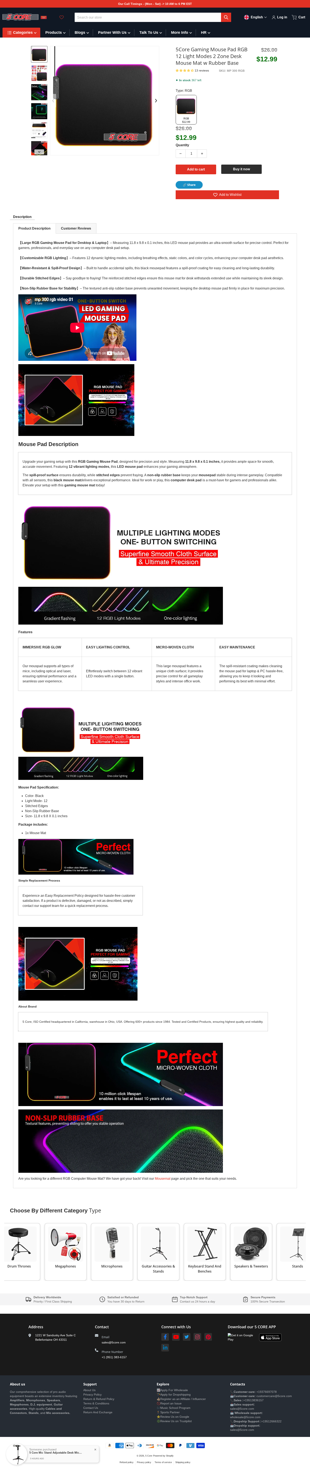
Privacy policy (144, 1462)
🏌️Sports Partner (168, 1412)
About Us (89, 1390)
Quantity (182, 145)
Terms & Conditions (96, 1403)
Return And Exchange (97, 1412)
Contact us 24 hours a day (197, 1301)
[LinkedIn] (165, 1347)
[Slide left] (53, 100)
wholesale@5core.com (245, 1417)
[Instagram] (197, 1337)
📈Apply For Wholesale (172, 1390)
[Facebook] (165, 1337)
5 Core (148, 1455)
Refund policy (126, 1462)
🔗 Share (189, 185)
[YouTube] (176, 1337)
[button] (185, 70)
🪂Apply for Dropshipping (174, 1394)
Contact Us (90, 1407)
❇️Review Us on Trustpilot (174, 1421)
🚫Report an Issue (169, 1403)
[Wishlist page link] (61, 17)
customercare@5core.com (274, 1396)
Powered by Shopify (163, 1455)
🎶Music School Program (173, 1407)
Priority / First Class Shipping (53, 1301)
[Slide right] (39, 151)
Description (22, 217)
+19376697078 (266, 1391)
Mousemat (162, 1178)
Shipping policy (182, 1462)
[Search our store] (226, 17)
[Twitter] (186, 1337)
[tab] (34, 228)
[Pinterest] (208, 1337)
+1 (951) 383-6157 (114, 1357)
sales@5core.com (114, 1342)
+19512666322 (271, 1421)
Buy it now (241, 169)
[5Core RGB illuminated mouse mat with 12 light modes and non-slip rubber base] (39, 111)
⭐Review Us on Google (173, 1416)
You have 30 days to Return (125, 1301)
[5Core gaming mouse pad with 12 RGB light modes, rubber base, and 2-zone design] (39, 130)
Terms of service (163, 1462)
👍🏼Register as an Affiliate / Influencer (181, 1399)
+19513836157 (253, 1400)
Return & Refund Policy (98, 1399)
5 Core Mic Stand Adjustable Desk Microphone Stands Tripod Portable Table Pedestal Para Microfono (55, 1452)
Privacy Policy (92, 1394)
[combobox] (153, 17)
